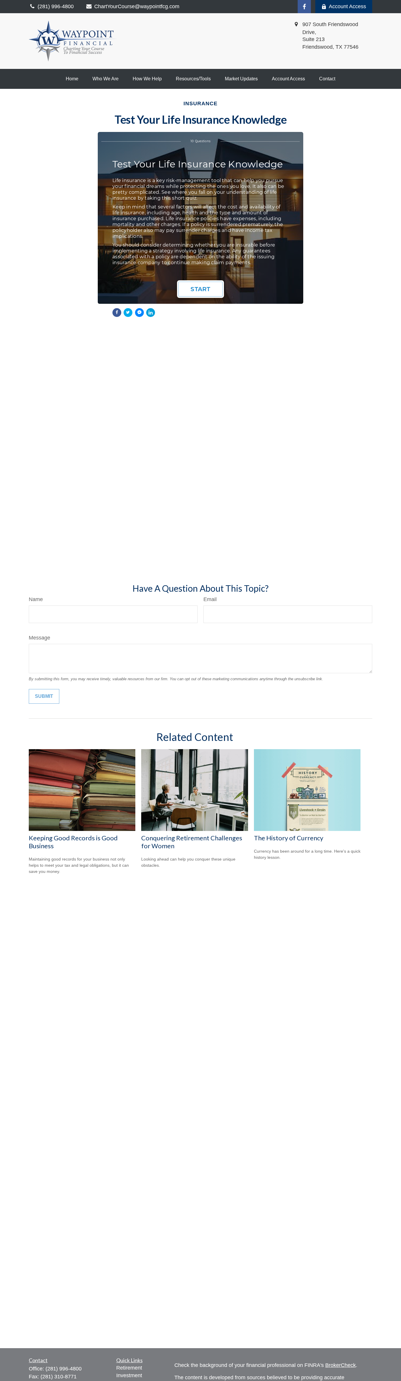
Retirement (129, 1368)
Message (39, 638)
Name (36, 599)
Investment (129, 1375)
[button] (72, 78)
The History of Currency (288, 838)
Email (210, 599)
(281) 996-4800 (64, 1369)
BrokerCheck (340, 1365)
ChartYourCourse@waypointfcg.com (136, 6)
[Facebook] (304, 6)
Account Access (347, 6)
